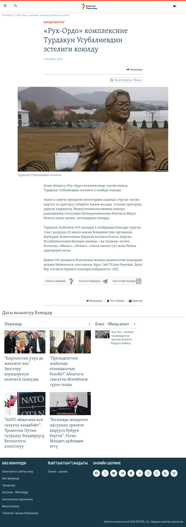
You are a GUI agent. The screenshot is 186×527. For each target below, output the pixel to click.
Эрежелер (8, 485)
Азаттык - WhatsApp (15, 492)
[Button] (134, 69)
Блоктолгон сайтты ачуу (17, 471)
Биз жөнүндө (10, 478)
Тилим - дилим (57, 471)
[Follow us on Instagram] (148, 473)
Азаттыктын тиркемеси (17, 499)
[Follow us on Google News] (131, 473)
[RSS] (165, 473)
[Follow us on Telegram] (122, 473)
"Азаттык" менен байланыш (20, 513)
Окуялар (13, 324)
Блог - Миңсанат (112, 324)
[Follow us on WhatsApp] (156, 473)
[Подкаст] (174, 473)
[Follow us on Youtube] (113, 473)
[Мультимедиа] (174, 6)
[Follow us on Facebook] (96, 473)
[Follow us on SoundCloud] (139, 473)
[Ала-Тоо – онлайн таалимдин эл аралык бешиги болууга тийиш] (102, 334)
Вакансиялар (10, 506)
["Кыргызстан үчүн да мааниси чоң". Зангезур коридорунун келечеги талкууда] (24, 341)
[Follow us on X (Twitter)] (105, 473)
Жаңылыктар (54, 22)
